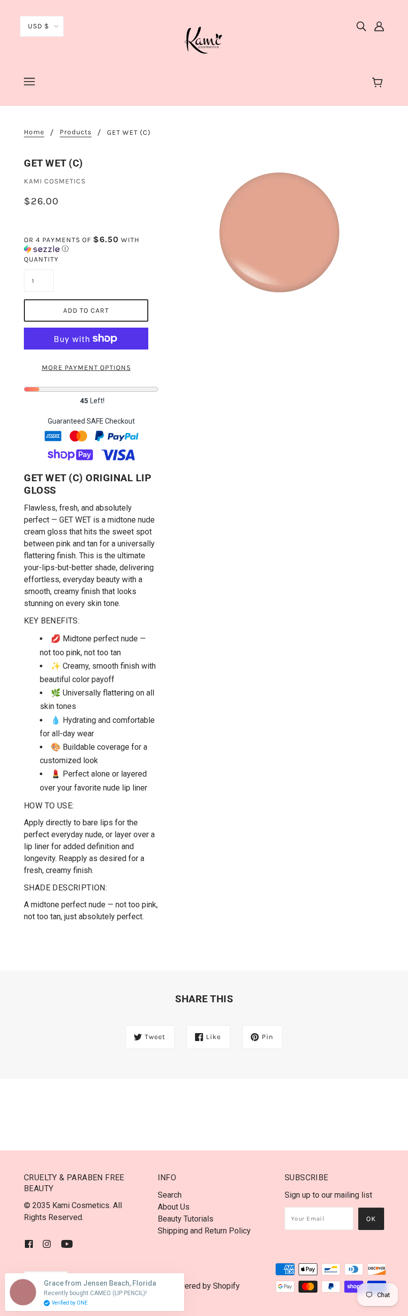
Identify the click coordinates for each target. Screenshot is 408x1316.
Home (34, 132)
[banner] (204, 39)
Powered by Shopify (204, 1286)
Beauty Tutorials (185, 1219)
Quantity (39, 259)
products (76, 132)
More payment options (86, 367)
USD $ (38, 26)
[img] (361, 26)
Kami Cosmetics (55, 181)
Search (170, 1195)
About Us (174, 1207)
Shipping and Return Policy (204, 1230)
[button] (91, 244)
